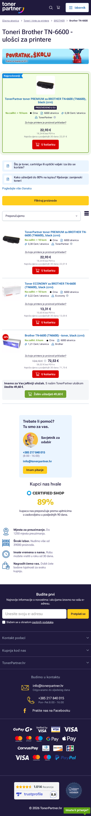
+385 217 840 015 (34, 452)
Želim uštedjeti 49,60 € (48, 394)
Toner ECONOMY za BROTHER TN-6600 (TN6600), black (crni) (50, 285)
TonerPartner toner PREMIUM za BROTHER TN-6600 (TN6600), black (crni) (45, 100)
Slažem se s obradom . (30, 622)
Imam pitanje (35, 470)
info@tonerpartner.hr (37, 461)
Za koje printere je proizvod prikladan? (45, 122)
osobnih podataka (42, 622)
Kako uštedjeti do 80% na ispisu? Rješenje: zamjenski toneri (48, 179)
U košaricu (48, 144)
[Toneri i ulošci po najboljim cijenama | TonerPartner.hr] (13, 7)
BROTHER (59, 20)
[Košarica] (58, 7)
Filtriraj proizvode (45, 200)
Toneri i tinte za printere (36, 20)
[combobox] (41, 216)
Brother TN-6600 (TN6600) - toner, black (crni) (55, 335)
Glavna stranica (10, 20)
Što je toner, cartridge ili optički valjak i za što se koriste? (45, 166)
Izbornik (80, 7)
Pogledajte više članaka (17, 188)
